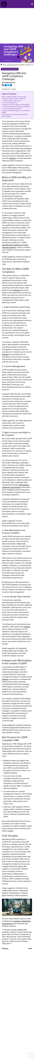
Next (30, 948)
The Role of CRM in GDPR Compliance (13, 99)
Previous (5, 948)
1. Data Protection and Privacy (11, 101)
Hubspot (12, 158)
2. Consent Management (9, 103)
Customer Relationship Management (9, 69)
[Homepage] (16, 4)
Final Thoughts (6, 116)
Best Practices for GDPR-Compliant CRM (14, 114)
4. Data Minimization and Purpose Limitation (16, 106)
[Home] (1, 65)
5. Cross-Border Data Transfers (11, 108)
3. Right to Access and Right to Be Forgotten (15, 105)
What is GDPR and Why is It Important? (14, 97)
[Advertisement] (17, 26)
